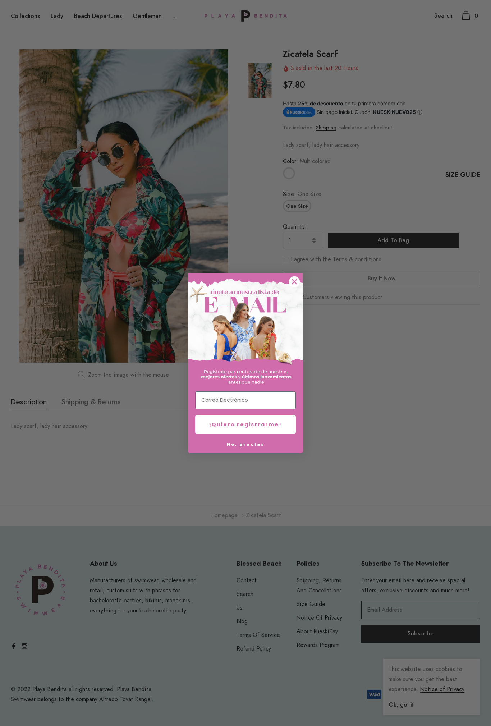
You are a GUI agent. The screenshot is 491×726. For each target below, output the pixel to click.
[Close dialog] (294, 282)
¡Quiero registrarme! (245, 424)
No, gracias (246, 444)
